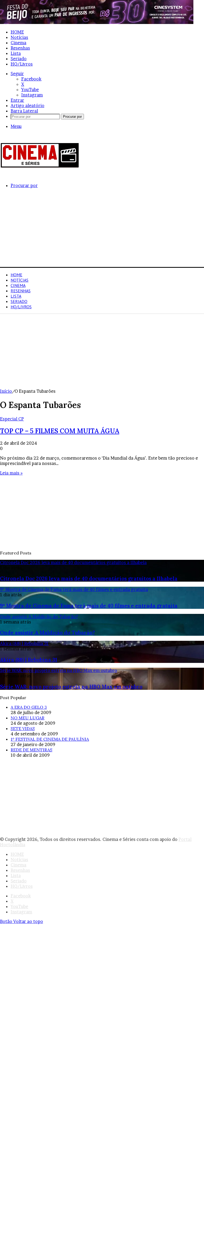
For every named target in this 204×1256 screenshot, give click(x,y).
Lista (16, 53)
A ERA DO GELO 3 (29, 707)
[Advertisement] (102, 229)
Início (6, 391)
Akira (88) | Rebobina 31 (28, 660)
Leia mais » (11, 473)
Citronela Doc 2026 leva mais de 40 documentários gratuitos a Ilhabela (88, 578)
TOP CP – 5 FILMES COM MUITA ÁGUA (59, 431)
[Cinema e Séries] (40, 166)
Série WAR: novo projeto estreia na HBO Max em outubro (71, 686)
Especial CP (12, 419)
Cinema (18, 42)
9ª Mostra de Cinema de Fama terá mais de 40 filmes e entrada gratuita (88, 605)
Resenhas (20, 48)
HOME (17, 32)
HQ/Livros (22, 64)
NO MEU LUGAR (27, 717)
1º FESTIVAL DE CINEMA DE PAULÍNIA (50, 739)
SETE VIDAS (23, 728)
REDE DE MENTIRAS (31, 749)
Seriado (19, 58)
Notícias (19, 37)
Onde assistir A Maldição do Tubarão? (47, 632)
